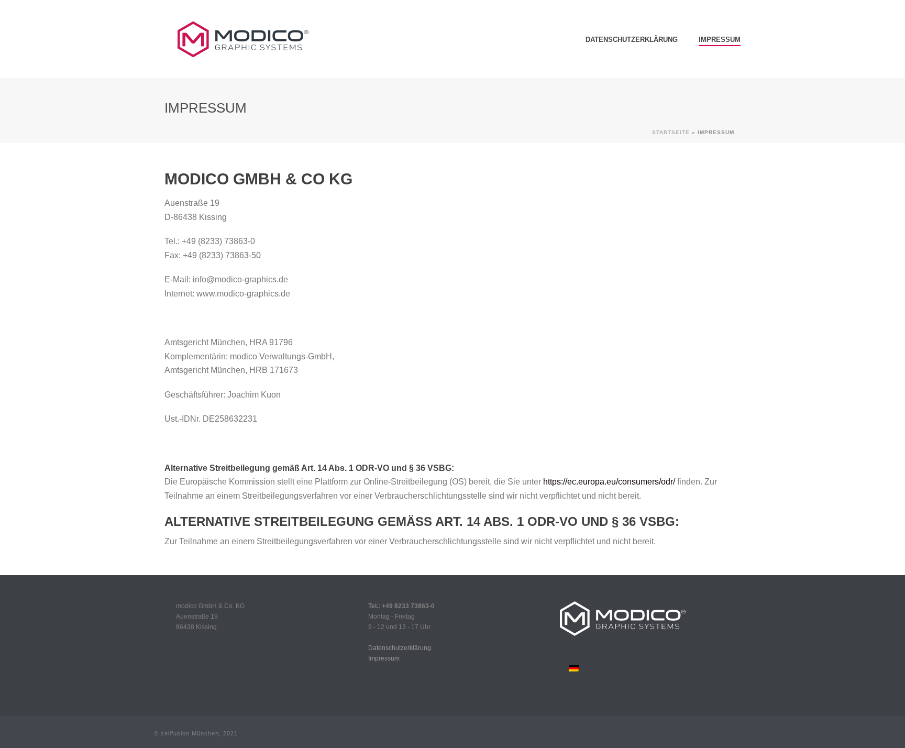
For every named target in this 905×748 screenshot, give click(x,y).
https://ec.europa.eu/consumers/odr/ (609, 481)
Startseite (671, 132)
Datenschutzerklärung (632, 39)
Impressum (720, 39)
